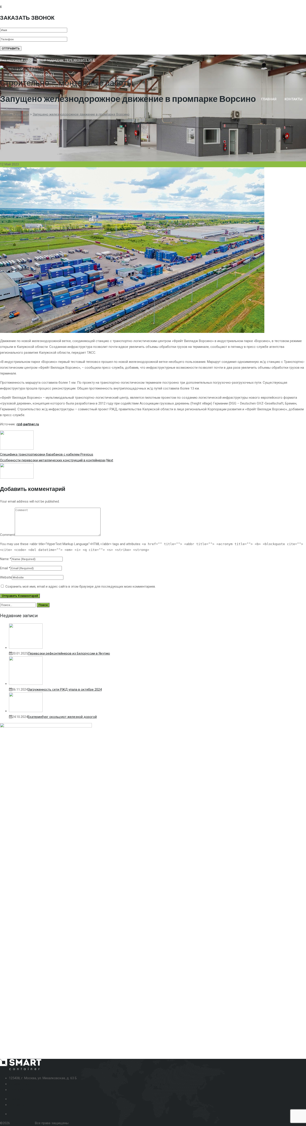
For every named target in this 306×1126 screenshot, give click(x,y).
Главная (15, 1099)
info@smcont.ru (21, 1084)
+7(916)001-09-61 (41, 75)
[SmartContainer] (153, 69)
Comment (7, 535)
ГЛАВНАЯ (268, 99)
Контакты (16, 1105)
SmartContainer (22, 1123)
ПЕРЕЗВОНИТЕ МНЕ (80, 60)
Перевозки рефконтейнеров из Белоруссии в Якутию (69, 653)
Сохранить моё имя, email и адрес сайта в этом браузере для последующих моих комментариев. (80, 586)
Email (4, 568)
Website (6, 577)
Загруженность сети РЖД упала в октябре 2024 (65, 689)
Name (4, 559)
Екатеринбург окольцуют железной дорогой (62, 717)
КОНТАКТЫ (293, 99)
